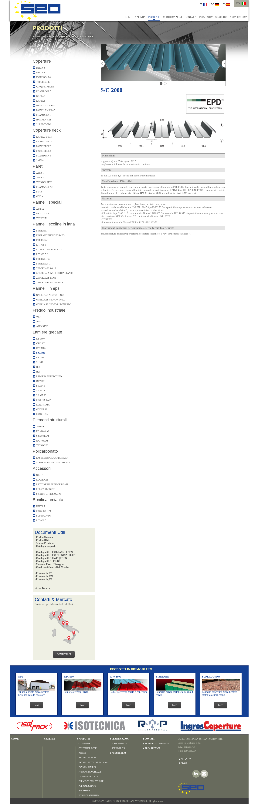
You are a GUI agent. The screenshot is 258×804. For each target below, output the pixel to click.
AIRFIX (40, 209)
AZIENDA (140, 17)
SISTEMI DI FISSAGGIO (48, 494)
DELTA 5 (40, 72)
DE (213, 4)
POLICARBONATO (46, 489)
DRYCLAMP (42, 213)
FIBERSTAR (42, 240)
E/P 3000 (40, 338)
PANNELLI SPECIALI (89, 757)
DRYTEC (40, 381)
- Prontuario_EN (44, 576)
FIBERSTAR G (43, 263)
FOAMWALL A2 (44, 187)
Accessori (42, 468)
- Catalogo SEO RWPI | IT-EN (51, 558)
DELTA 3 (40, 68)
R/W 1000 (41, 348)
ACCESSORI (84, 790)
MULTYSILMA (43, 400)
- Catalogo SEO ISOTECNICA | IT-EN (55, 555)
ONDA (39, 196)
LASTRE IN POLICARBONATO (52, 458)
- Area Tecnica (42, 588)
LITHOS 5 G (42, 254)
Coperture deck (47, 130)
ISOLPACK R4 (43, 77)
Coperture (42, 61)
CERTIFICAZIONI (172, 17)
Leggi (36, 705)
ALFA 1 (40, 173)
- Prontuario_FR (44, 579)
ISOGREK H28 (43, 119)
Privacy (186, 759)
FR (201, 4)
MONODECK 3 (43, 146)
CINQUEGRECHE (45, 86)
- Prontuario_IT (43, 573)
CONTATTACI (64, 654)
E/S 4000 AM (42, 431)
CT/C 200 (40, 343)
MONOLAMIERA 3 (45, 105)
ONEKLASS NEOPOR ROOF (50, 295)
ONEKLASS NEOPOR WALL (50, 299)
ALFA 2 (40, 177)
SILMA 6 (40, 386)
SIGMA (40, 160)
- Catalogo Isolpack (45, 546)
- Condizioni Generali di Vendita (52, 567)
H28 (38, 367)
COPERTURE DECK (88, 748)
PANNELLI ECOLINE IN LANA (93, 762)
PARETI (82, 753)
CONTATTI (190, 17)
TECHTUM (41, 218)
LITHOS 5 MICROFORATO (49, 249)
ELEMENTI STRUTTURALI (91, 781)
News (184, 763)
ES (224, 4)
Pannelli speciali (47, 202)
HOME (128, 17)
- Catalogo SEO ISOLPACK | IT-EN (54, 552)
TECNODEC (42, 445)
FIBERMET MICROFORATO (50, 235)
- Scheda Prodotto (44, 543)
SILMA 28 (41, 395)
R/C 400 (40, 357)
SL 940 (39, 362)
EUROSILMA (43, 404)
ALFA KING (42, 326)
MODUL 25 (42, 414)
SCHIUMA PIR (118, 748)
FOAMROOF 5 (43, 91)
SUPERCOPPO (43, 124)
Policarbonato (45, 451)
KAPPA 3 (40, 96)
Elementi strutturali (50, 420)
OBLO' (39, 475)
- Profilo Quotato (44, 537)
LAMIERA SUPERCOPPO (49, 376)
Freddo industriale (49, 310)
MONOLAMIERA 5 (45, 110)
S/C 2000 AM (42, 436)
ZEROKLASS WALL (46, 268)
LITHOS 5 (41, 245)
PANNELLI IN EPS (87, 767)
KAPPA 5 (40, 101)
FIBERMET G (43, 259)
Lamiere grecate (47, 332)
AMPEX (40, 426)
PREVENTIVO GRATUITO (213, 17)
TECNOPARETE (44, 182)
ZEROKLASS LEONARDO (49, 282)
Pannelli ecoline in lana (54, 224)
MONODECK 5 (43, 151)
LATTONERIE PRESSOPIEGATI (52, 484)
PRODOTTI (154, 17)
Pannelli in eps (46, 288)
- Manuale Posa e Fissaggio (49, 564)
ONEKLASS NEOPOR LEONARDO (53, 304)
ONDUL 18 (41, 409)
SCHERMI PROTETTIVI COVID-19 (53, 462)
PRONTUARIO (119, 753)
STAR (39, 191)
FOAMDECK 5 (43, 115)
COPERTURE (84, 743)
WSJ (38, 317)
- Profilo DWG (42, 540)
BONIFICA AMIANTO (89, 795)
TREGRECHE (42, 82)
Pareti (38, 166)
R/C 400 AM (42, 440)
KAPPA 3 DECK (44, 137)
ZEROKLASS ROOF (46, 278)
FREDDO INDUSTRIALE (90, 772)
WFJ (38, 321)
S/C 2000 (88, 36)
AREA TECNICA (238, 17)
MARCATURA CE (120, 743)
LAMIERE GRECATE (69, 36)
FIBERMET (41, 230)
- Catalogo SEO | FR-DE (47, 561)
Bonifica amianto (48, 499)
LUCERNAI (42, 479)
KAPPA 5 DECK (44, 141)
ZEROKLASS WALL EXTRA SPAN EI (54, 273)
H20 (38, 371)
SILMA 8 (40, 390)
